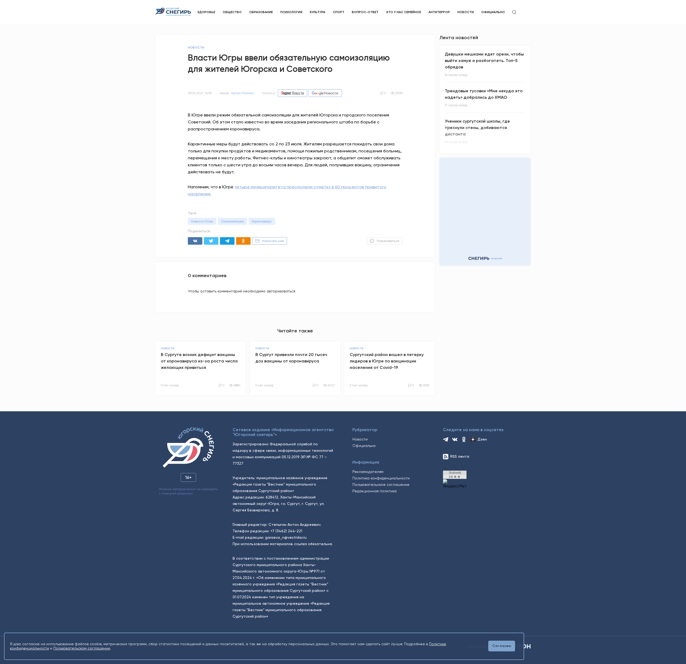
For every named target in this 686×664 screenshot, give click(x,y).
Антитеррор (439, 12)
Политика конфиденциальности (381, 478)
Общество (232, 12)
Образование (261, 12)
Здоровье (206, 12)
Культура (317, 12)
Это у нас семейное (403, 12)
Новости (465, 12)
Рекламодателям (367, 471)
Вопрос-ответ (365, 12)
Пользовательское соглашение (380, 484)
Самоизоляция (232, 221)
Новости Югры (202, 221)
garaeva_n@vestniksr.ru (286, 537)
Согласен (501, 646)
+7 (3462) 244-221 (286, 531)
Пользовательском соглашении (81, 648)
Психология (291, 12)
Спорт (338, 12)
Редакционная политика (374, 491)
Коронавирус (262, 221)
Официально (493, 12)
